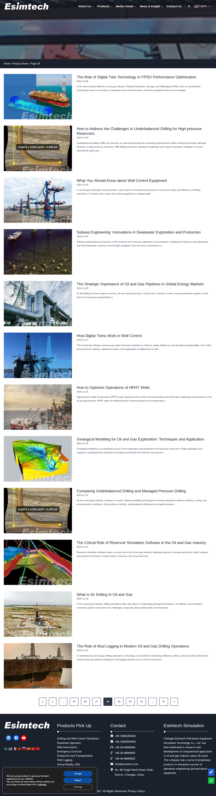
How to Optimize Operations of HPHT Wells (113, 387)
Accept (77, 773)
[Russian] (24, 748)
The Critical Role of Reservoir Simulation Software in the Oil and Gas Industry (141, 543)
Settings (78, 786)
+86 (117, 741)
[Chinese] (38, 748)
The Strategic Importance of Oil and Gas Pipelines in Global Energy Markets (140, 284)
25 (74, 701)
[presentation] (38, 96)
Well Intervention (67, 747)
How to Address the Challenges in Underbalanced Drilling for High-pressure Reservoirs (139, 131)
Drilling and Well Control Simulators (78, 738)
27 (96, 701)
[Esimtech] (27, 6)
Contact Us (174, 6)
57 (163, 701)
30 (130, 701)
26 (85, 701)
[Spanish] (29, 748)
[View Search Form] (189, 6)
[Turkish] (33, 748)
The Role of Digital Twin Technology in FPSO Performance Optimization (136, 77)
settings (42, 784)
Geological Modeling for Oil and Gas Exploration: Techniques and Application (140, 439)
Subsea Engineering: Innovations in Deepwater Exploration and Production (139, 232)
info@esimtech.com (126, 764)
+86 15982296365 (125, 736)
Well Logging (64, 760)
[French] (15, 748)
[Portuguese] (20, 748)
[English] (10, 748)
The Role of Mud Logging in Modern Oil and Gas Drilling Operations (133, 646)
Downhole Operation (69, 742)
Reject (78, 780)
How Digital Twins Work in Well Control (109, 336)
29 (119, 701)
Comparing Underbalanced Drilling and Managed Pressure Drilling (131, 491)
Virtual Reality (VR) (68, 764)
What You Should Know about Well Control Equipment (122, 180)
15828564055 (128, 741)
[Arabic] (6, 748)
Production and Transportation (75, 755)
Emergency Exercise (69, 751)
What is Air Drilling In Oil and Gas (105, 594)
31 (141, 701)
